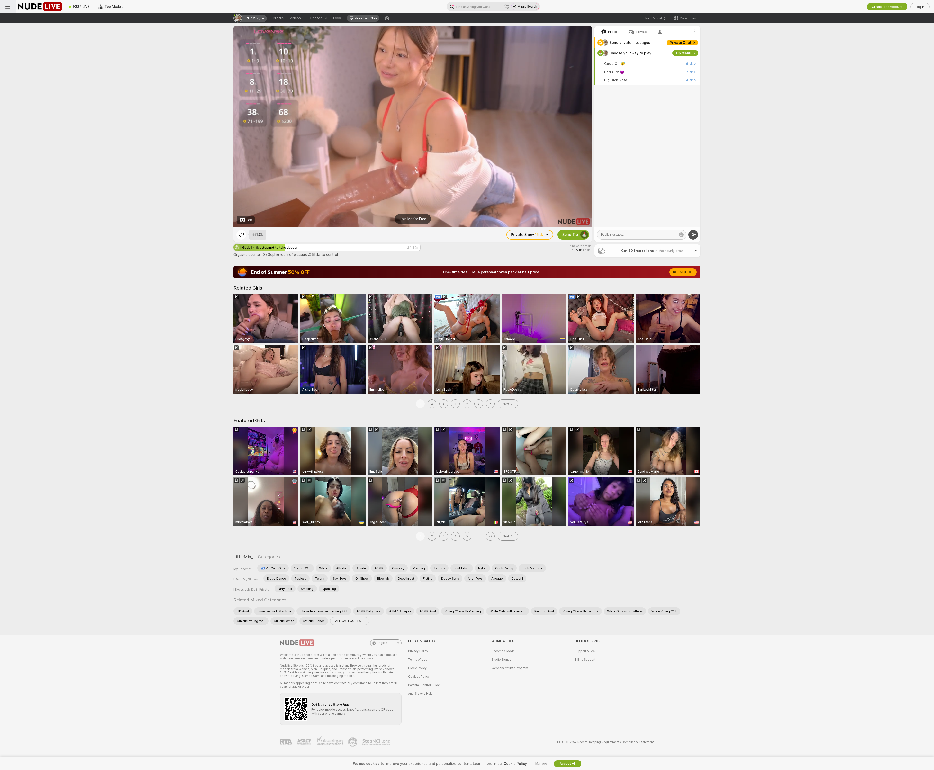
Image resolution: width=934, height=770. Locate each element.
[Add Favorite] (241, 235)
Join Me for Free (413, 219)
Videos (296, 18)
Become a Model (503, 651)
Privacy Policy (418, 651)
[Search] (506, 6)
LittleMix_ (243, 556)
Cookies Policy (419, 676)
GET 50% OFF (683, 272)
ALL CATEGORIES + (349, 621)
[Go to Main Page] (40, 6)
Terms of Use (417, 659)
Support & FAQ (585, 651)
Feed (337, 18)
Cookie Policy (515, 764)
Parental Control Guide (424, 685)
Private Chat (680, 43)
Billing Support (585, 659)
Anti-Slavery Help (420, 693)
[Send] (693, 235)
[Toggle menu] (8, 6)
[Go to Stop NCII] (376, 742)
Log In (920, 7)
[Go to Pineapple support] (353, 742)
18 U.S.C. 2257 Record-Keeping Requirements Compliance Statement (605, 742)
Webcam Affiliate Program (510, 668)
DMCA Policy (417, 668)
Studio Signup (502, 659)
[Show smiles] (681, 235)
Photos (318, 18)
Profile (278, 18)
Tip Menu (683, 53)
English (382, 643)
